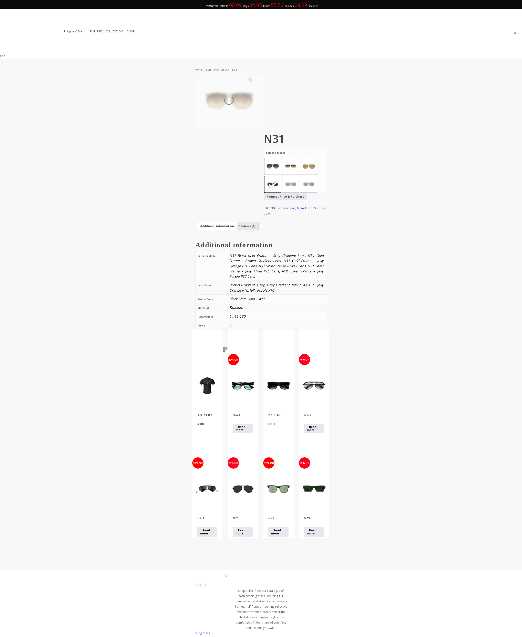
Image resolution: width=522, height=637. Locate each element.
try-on (268, 213)
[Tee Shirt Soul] (207, 386)
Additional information (217, 226)
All (293, 208)
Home (199, 69)
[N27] (243, 489)
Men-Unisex (221, 69)
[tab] (217, 226)
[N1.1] (314, 386)
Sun (208, 69)
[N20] (278, 489)
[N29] (314, 489)
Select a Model (275, 153)
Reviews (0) (247, 226)
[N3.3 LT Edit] (278, 386)
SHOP (201, 585)
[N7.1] (207, 489)
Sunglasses (202, 633)
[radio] (272, 166)
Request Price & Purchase (285, 196)
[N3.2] (243, 386)
